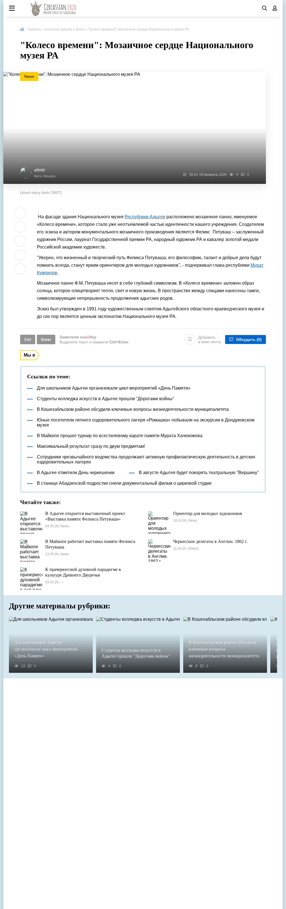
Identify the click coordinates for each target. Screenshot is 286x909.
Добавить (209, 339)
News (80, 29)
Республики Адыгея (145, 216)
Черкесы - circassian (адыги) (50, 29)
